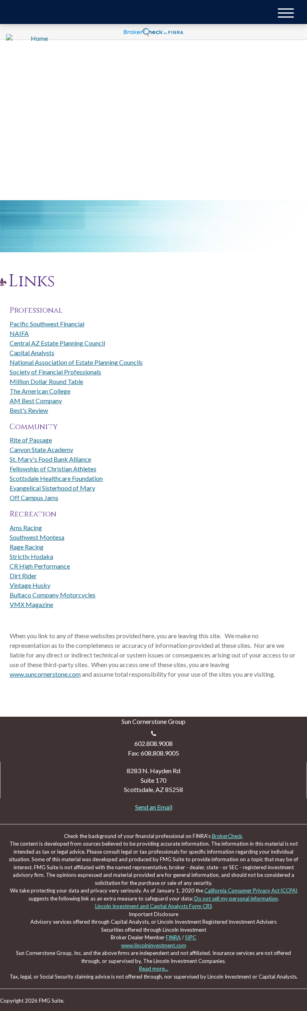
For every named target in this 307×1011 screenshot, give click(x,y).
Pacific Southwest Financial (47, 324)
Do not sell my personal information (236, 898)
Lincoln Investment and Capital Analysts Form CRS (153, 906)
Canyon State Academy (41, 449)
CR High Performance (40, 566)
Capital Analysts (32, 352)
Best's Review (29, 410)
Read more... (153, 968)
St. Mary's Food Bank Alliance (50, 459)
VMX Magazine (31, 604)
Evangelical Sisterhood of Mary (52, 488)
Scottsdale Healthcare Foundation (56, 478)
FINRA (173, 937)
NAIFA (19, 333)
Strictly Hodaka (31, 556)
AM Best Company (36, 400)
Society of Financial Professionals (55, 372)
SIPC (190, 937)
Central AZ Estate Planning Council (57, 343)
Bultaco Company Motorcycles (53, 595)
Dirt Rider (23, 575)
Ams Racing (26, 527)
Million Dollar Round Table (46, 381)
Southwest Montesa (37, 537)
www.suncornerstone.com (45, 674)
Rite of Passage (31, 440)
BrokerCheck (227, 836)
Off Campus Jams (34, 497)
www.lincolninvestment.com (153, 945)
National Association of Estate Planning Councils (76, 362)
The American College (40, 391)
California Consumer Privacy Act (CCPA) (250, 890)
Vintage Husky (30, 585)
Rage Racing (27, 547)
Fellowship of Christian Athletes (53, 468)
